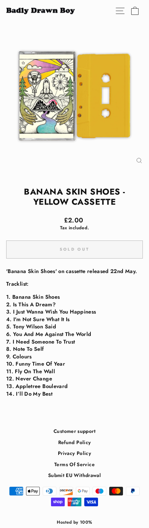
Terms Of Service (74, 464)
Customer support (74, 431)
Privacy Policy (74, 453)
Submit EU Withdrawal (74, 475)
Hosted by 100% (74, 522)
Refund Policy (74, 442)
